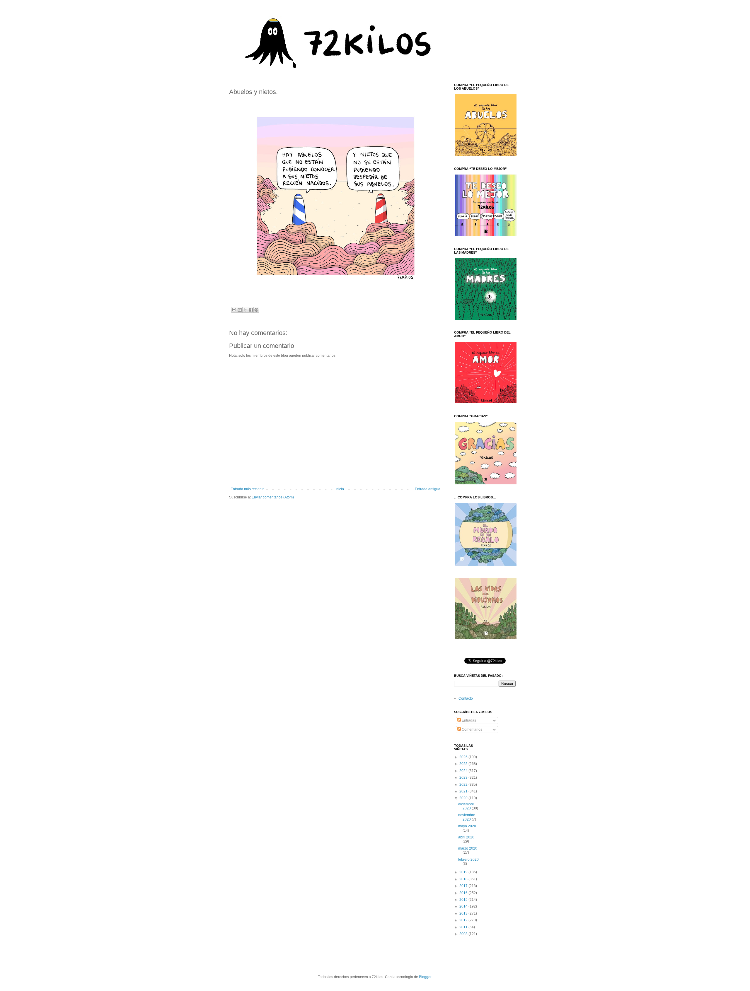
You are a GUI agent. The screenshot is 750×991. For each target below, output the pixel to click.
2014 (463, 906)
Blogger (425, 977)
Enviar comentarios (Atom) (273, 497)
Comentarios (471, 729)
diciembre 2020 (466, 806)
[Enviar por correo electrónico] (234, 310)
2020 (463, 798)
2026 (463, 757)
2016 (463, 893)
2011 (463, 927)
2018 (463, 879)
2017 (463, 886)
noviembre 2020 (466, 817)
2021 (463, 791)
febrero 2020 (468, 859)
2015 (463, 900)
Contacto (465, 698)
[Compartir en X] (245, 310)
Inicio (339, 489)
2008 (463, 934)
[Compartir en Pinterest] (256, 310)
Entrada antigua (427, 489)
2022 (463, 784)
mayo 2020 (467, 826)
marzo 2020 (467, 848)
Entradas (468, 720)
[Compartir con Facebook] (251, 310)
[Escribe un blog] (240, 310)
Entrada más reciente (248, 489)
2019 (463, 872)
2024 (463, 771)
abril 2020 (466, 837)
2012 (463, 920)
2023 (463, 777)
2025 (463, 764)
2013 (463, 913)
